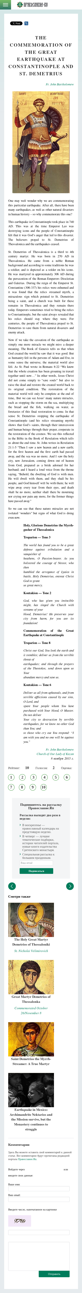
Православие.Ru (27, 1159)
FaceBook (29, 1169)
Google (59, 1169)
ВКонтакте (37, 1169)
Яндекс (44, 1169)
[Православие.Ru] (32, 5)
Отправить (54, 1274)
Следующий (70, 886)
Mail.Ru (52, 1169)
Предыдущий (12, 886)
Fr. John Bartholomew (60, 84)
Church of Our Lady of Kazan (55, 754)
